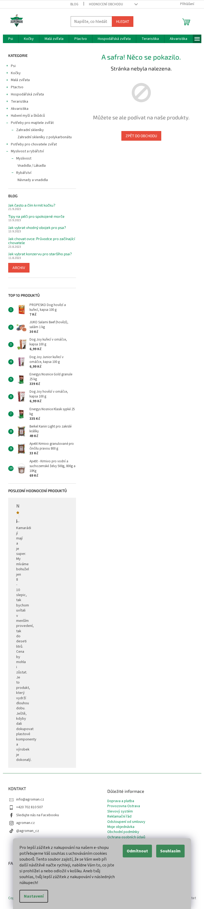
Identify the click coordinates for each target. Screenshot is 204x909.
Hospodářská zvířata (27, 94)
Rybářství (23, 172)
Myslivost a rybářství (27, 151)
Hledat (122, 21)
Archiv (18, 267)
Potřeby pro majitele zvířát (32, 122)
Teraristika (19, 101)
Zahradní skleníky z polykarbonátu (45, 137)
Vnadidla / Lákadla (32, 165)
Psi (13, 66)
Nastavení (34, 896)
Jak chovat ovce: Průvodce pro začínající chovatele (41, 241)
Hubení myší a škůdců (28, 115)
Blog (74, 4)
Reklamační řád (119, 816)
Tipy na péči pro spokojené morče (36, 216)
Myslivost (23, 158)
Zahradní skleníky (30, 130)
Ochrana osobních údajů (126, 837)
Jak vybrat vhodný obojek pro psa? (37, 227)
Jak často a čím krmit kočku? (31, 205)
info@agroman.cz (30, 799)
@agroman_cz (27, 830)
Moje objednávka (120, 827)
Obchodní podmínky (123, 832)
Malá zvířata (20, 80)
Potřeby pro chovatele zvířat (34, 144)
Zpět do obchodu (141, 135)
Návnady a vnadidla (33, 180)
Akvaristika (19, 108)
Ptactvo (17, 87)
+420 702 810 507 (29, 807)
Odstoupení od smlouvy (126, 821)
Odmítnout (137, 851)
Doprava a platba (120, 801)
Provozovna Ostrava (123, 806)
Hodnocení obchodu (106, 4)
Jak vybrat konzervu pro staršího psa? (40, 254)
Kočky (16, 73)
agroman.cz (25, 823)
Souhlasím (170, 851)
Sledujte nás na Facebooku (37, 815)
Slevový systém (120, 811)
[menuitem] (10, 39)
